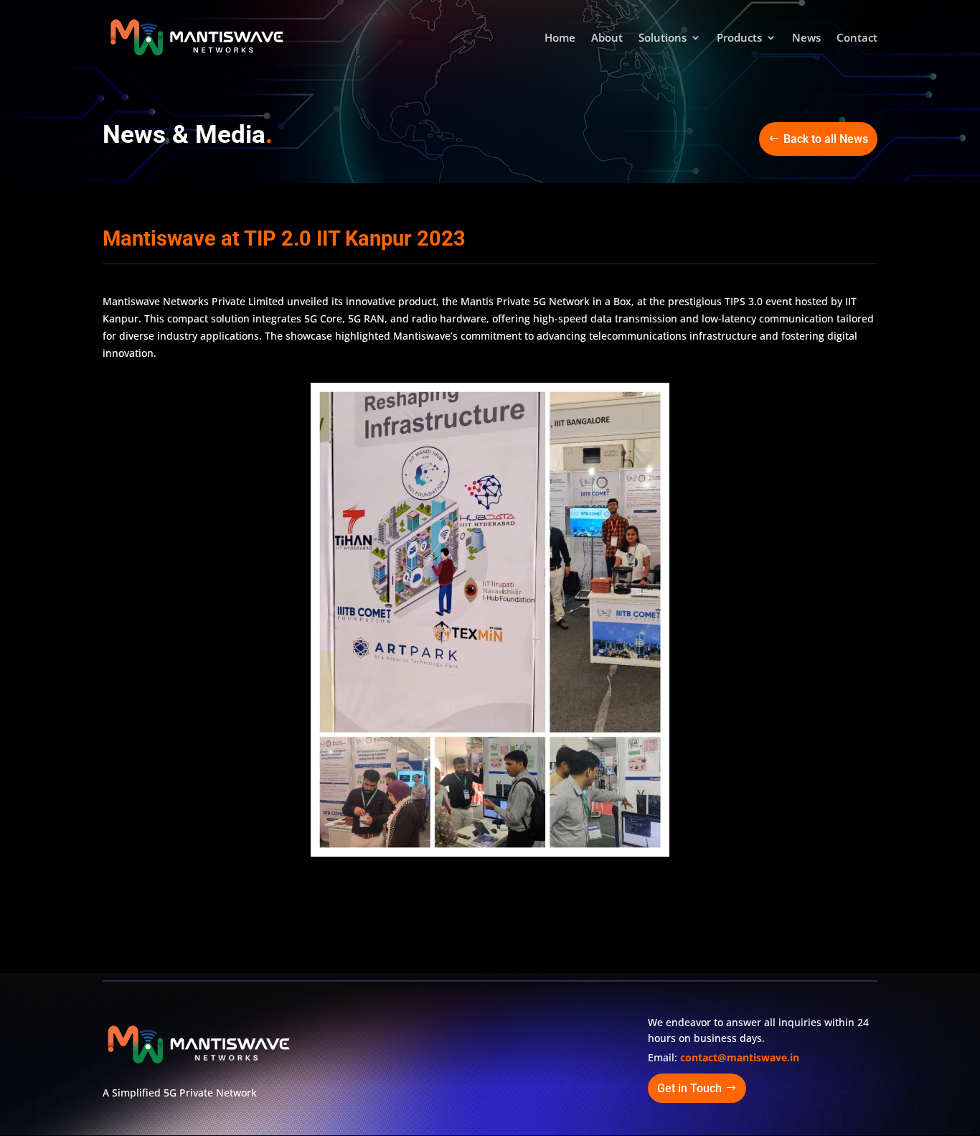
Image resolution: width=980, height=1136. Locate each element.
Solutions (663, 38)
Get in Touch (689, 1088)
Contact (857, 38)
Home (560, 38)
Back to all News (825, 139)
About (607, 38)
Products (739, 38)
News (806, 38)
